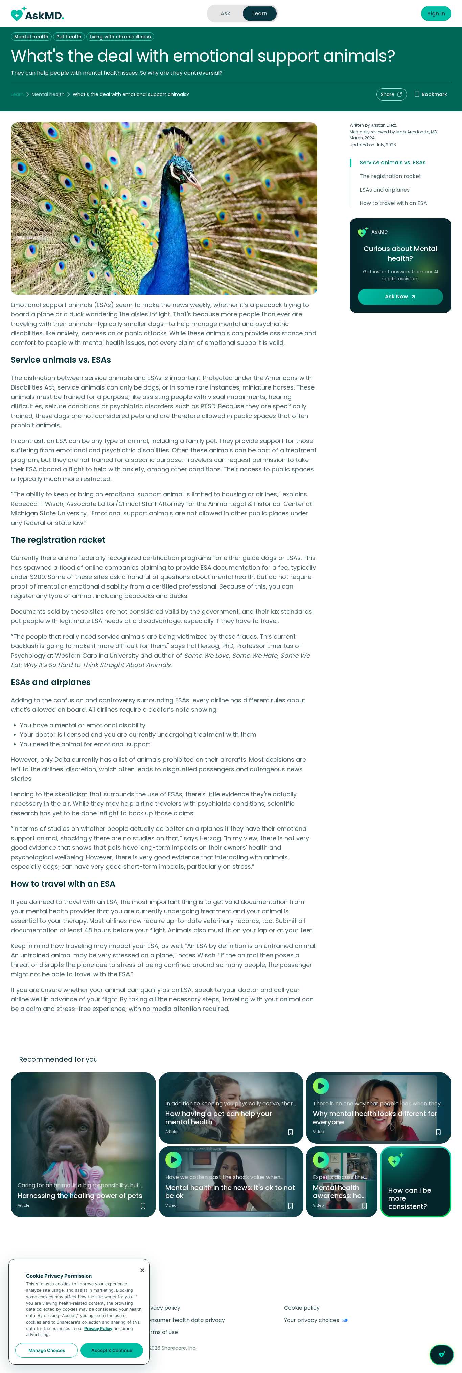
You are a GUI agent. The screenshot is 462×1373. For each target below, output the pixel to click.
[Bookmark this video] (438, 1132)
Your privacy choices (311, 1320)
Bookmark (434, 94)
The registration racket (390, 176)
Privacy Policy (98, 1328)
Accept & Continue (111, 1350)
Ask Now (396, 297)
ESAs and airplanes (385, 190)
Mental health (31, 36)
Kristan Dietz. (384, 125)
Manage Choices (46, 1350)
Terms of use (160, 1332)
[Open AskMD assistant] (442, 1355)
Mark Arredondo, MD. (417, 132)
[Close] (142, 1270)
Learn (17, 94)
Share (387, 94)
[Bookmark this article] (143, 1206)
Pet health (69, 36)
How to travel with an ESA (393, 203)
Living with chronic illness (120, 36)
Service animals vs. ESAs (393, 163)
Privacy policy (161, 1308)
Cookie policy (302, 1308)
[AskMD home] (37, 13)
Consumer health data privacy (184, 1320)
